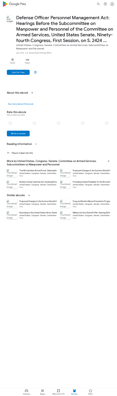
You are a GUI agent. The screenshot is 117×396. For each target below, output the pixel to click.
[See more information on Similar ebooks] (28, 195)
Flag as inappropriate (20, 152)
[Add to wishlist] (35, 72)
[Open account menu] (112, 4)
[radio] (10, 123)
